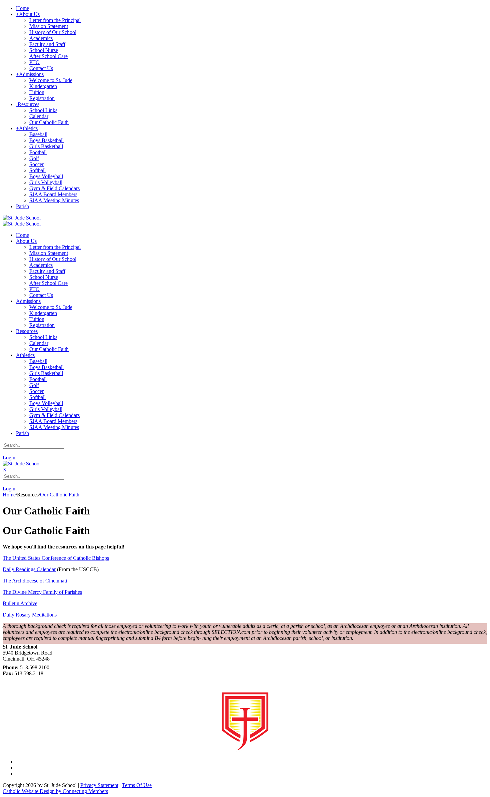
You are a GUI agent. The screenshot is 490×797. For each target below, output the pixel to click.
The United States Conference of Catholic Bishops (56, 558)
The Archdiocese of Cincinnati (35, 580)
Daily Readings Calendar (29, 569)
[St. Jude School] (22, 218)
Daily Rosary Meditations (30, 615)
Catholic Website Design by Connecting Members (55, 791)
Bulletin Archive (20, 603)
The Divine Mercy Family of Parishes (42, 592)
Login (9, 457)
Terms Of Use (137, 785)
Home (9, 494)
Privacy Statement (99, 785)
